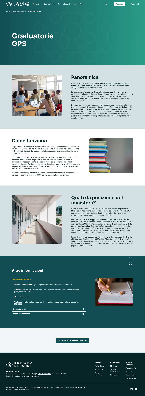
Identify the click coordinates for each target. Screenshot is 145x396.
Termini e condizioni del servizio (75, 387)
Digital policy (99, 369)
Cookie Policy (59, 387)
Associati (119, 4)
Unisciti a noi (131, 378)
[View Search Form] (106, 4)
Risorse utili (114, 375)
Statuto (129, 371)
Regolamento (131, 368)
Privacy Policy (48, 387)
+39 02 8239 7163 (44, 374)
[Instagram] (131, 389)
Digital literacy (100, 366)
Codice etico (131, 375)
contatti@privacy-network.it (31, 376)
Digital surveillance (99, 374)
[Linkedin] (136, 389)
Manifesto (114, 366)
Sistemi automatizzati (115, 370)
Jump (27, 389)
